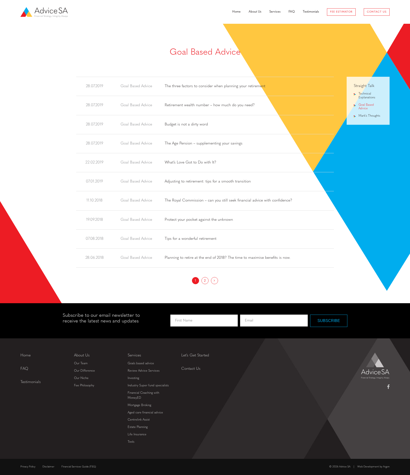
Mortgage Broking (139, 405)
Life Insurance (137, 434)
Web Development (368, 466)
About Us (255, 11)
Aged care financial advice (145, 412)
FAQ (292, 11)
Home (236, 11)
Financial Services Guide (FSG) (78, 466)
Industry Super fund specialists (148, 385)
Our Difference (84, 370)
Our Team (81, 363)
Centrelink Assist (139, 419)
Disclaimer (48, 466)
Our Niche (81, 378)
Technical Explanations (367, 95)
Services (274, 11)
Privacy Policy (27, 466)
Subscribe (328, 321)
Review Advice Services (143, 370)
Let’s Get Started (195, 355)
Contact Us (377, 12)
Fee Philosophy (84, 385)
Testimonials (311, 11)
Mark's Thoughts (369, 115)
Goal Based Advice (366, 106)
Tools (131, 441)
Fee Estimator (341, 12)
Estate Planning (138, 427)
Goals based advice (141, 363)
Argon (386, 466)
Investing (133, 378)
